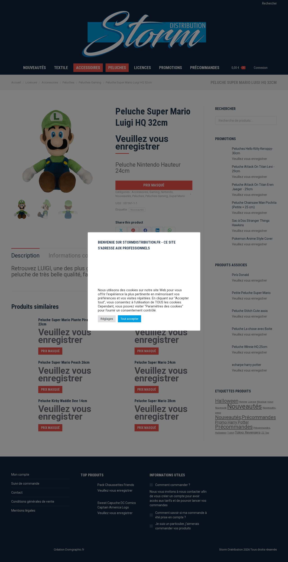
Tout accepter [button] (129, 318)
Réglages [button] (107, 318)
